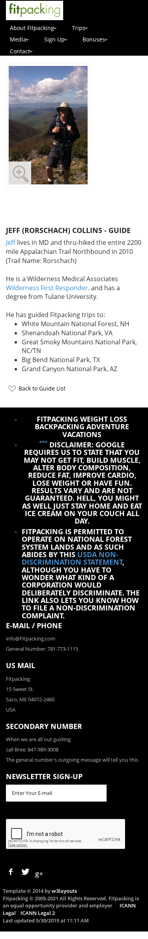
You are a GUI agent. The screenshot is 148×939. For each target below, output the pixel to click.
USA (10, 709)
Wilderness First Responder (47, 288)
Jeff (10, 242)
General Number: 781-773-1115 (42, 648)
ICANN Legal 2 (38, 912)
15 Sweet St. (20, 689)
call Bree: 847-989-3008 (32, 749)
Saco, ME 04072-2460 (30, 699)
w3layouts (64, 890)
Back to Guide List (42, 388)
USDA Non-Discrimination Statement (72, 558)
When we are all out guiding (38, 739)
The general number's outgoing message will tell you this (72, 759)
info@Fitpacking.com (30, 638)
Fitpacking (18, 678)
